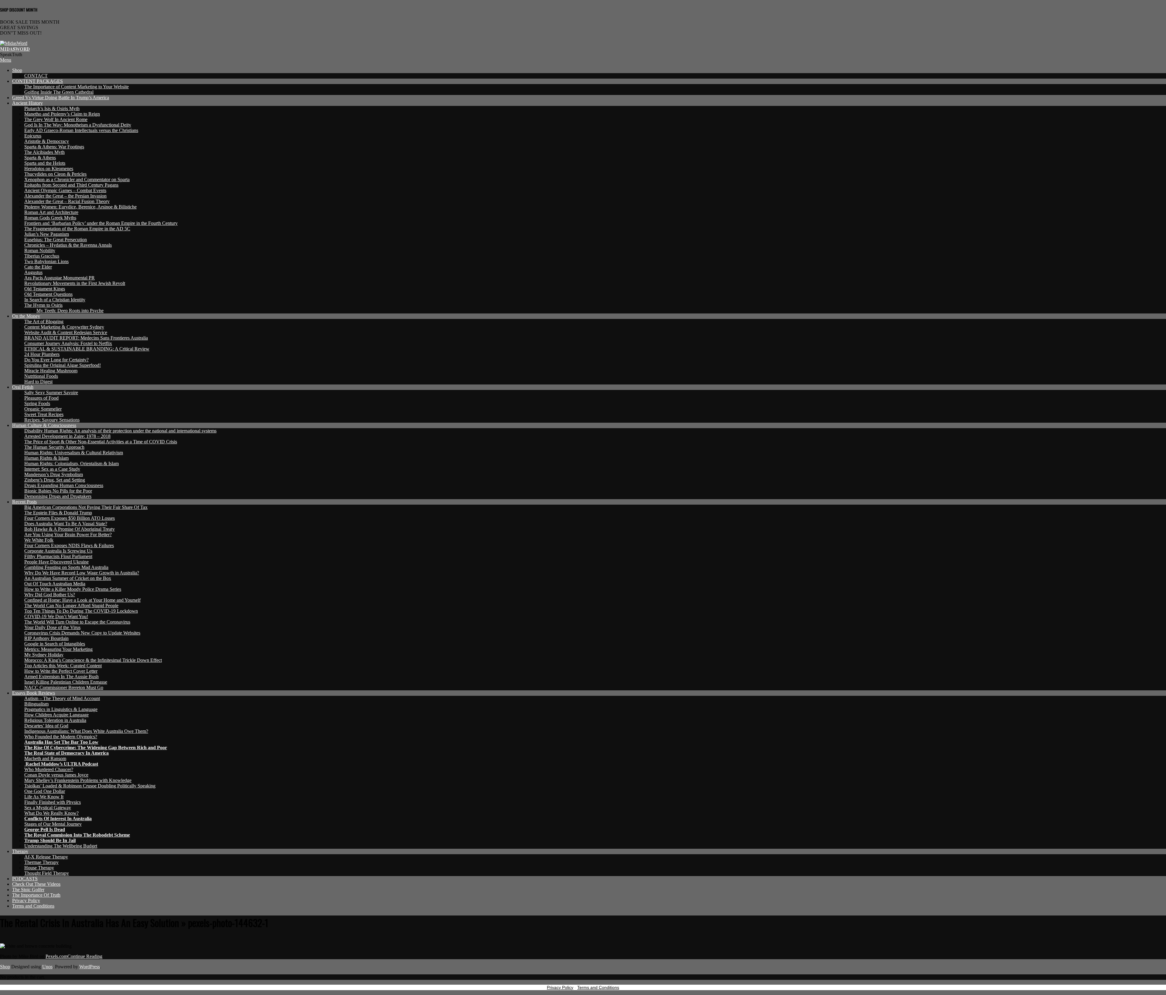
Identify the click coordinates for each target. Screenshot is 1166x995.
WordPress (89, 966)
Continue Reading (84, 956)
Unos (47, 966)
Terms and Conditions (598, 987)
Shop (5, 966)
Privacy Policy (560, 987)
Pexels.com (56, 956)
